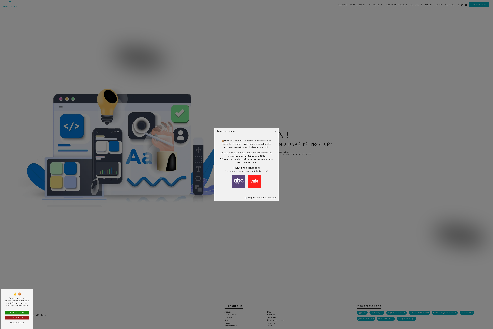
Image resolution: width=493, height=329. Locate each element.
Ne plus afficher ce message (262, 197)
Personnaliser (17, 322)
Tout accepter (17, 312)
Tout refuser (17, 317)
